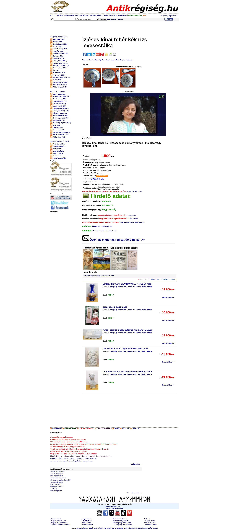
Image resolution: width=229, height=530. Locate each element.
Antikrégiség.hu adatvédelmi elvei (146, 528)
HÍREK (99, 15)
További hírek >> (136, 464)
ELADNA (61, 15)
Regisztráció (172, 16)
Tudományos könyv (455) (61, 132)
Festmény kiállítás (59, 144)
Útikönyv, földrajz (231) (60, 135)
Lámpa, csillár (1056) (60, 61)
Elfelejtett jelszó (87, 521)
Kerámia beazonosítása (57, 478)
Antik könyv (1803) (59, 94)
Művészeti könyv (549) (60, 115)
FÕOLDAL (53, 15)
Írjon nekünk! (86, 523)
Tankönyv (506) (58, 127)
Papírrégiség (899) (59, 73)
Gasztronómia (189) (59, 99)
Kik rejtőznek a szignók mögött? (60, 480)
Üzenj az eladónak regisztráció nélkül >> (117, 239)
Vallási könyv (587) (59, 137)
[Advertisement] (93, 27)
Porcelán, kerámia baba (124, 60)
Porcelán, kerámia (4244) (61, 77)
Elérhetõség (98, 528)
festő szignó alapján (56, 476)
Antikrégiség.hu (81, 528)
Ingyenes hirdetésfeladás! (60, 524)
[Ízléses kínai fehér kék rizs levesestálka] (92, 77)
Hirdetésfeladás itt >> (134, 191)
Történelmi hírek (150, 524)
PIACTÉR (78, 15)
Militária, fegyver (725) (60, 63)
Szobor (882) (57, 80)
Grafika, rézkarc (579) (60, 53)
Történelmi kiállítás (59, 158)
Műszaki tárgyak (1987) (61, 65)
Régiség (98, 60)
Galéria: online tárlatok (59, 141)
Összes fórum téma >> (134, 493)
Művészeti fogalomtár (121, 521)
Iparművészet (57, 149)
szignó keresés (55, 484)
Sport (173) (56, 125)
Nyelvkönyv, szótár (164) (61, 118)
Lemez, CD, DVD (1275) (61, 111)
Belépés (164, 16)
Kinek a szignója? (56, 491)
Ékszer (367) (57, 46)
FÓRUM (114, 15)
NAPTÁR (136, 428)
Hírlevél (90, 528)
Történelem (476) (58, 130)
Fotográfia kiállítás (59, 146)
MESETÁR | (126, 428)
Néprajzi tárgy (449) (59, 68)
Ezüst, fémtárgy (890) (60, 49)
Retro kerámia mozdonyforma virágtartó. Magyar (127, 330)
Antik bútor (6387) (59, 39)
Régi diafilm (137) (59, 120)
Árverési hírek (149, 521)
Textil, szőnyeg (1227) (60, 82)
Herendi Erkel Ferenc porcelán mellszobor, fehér (127, 371)
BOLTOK (86, 15)
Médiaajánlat (119, 528)
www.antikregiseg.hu (114, 506)
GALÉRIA (93, 15)
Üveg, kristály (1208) (60, 84)
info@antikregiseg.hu (114, 508)
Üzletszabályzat (109, 528)
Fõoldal (84, 60)
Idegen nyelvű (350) (59, 106)
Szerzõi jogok (129, 528)
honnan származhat (56, 482)
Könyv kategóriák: (57, 92)
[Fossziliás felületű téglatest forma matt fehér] (92, 357)
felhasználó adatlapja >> (102, 226)
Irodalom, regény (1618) (61, 108)
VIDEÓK (117, 428)
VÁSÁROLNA (69, 15)
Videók (146, 519)
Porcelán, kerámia (108, 60)
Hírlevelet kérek (88, 524)
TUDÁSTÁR (107, 15)
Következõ (165, 279)
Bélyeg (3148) (57, 42)
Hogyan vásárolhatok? (58, 523)
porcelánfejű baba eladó (115, 307)
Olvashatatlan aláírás (57, 473)
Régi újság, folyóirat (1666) (62, 123)
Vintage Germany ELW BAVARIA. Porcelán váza (127, 284)
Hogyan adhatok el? (58, 521)
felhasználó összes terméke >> (104, 231)
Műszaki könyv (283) (60, 113)
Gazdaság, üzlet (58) (59, 101)
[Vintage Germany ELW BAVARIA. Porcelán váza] (92, 292)
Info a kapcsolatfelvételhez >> (132, 222)
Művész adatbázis (120, 519)
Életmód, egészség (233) (61, 96)
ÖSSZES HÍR (56, 428)
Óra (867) (56, 70)
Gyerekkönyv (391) (59, 104)
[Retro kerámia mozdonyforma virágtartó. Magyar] (92, 334)
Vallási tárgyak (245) (60, 87)
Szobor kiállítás (58, 153)
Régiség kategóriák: (58, 37)
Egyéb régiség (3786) (60, 44)
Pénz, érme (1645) (59, 75)
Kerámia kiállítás (58, 151)
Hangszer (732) (58, 56)
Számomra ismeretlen (57, 471)
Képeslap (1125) (58, 58)
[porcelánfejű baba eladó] (92, 315)
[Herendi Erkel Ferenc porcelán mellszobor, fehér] (92, 380)
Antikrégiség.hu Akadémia (123, 524)
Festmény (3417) (58, 51)
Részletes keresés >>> (115, 19)
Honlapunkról (55, 519)
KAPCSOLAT (122, 15)
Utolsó (172, 279)
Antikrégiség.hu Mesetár (122, 523)
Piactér (91, 60)
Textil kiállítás (57, 156)
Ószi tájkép (53, 488)
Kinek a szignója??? (56, 486)
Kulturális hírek (149, 523)
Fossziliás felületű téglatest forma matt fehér (125, 348)
